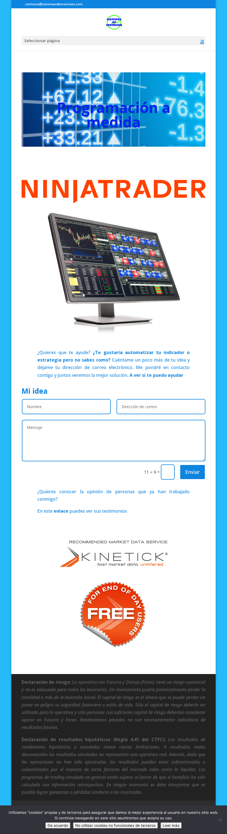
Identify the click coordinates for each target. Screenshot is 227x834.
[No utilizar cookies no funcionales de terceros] (220, 820)
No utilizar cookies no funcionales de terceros (115, 825)
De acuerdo (58, 825)
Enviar (192, 472)
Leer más (171, 825)
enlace (61, 511)
